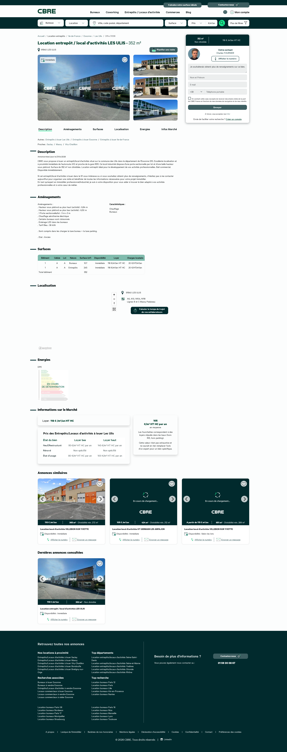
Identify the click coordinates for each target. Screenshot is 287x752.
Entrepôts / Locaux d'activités (142, 12)
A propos (50, 731)
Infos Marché (169, 129)
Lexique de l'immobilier (71, 731)
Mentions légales (127, 731)
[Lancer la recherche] (222, 22)
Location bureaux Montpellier (51, 716)
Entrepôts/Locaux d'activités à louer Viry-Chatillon (61, 663)
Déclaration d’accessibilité (153, 731)
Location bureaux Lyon (102, 716)
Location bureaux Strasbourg (51, 719)
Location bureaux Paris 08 (50, 707)
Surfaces (98, 129)
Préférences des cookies (230, 731)
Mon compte (242, 12)
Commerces (173, 12)
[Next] (100, 499)
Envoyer (217, 107)
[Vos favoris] (225, 12)
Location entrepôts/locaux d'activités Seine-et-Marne (115, 663)
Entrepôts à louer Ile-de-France (114, 139)
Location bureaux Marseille (103, 713)
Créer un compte (234, 119)
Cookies (175, 731)
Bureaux (95, 12)
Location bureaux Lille (101, 688)
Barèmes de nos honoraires (100, 731)
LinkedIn (168, 739)
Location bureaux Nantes (103, 694)
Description (45, 129)
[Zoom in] (114, 294)
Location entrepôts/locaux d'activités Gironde (112, 669)
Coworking (112, 12)
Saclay (50, 144)
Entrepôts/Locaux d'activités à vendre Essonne (59, 688)
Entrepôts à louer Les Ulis (58, 139)
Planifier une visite (166, 49)
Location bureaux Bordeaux (50, 710)
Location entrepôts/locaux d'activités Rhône (111, 672)
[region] (78, 321)
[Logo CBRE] (61, 11)
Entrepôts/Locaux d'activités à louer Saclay (57, 657)
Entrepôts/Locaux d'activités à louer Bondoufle (59, 666)
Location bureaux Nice (101, 710)
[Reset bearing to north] (114, 303)
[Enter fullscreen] (114, 309)
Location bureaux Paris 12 (103, 682)
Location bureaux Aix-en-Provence (107, 691)
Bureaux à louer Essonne (49, 682)
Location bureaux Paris (102, 685)
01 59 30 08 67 (226, 663)
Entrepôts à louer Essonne (85, 139)
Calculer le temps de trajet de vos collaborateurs (152, 310)
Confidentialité (192, 731)
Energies (145, 129)
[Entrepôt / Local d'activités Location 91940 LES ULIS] (84, 88)
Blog (188, 12)
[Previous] (42, 499)
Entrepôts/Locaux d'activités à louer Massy (57, 660)
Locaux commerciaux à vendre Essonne (56, 694)
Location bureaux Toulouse (104, 719)
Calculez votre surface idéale (182, 4)
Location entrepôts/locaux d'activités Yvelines (112, 666)
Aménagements (72, 129)
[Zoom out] (114, 299)
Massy (59, 144)
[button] (53, 23)
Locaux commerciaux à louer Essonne (55, 691)
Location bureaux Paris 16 (103, 707)
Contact (208, 731)
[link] (57, 539)
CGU (228, 114)
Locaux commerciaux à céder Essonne (55, 697)
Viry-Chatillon (71, 144)
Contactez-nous (226, 4)
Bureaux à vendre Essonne (50, 685)
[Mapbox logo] (45, 348)
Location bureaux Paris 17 (49, 713)
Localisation (122, 129)
